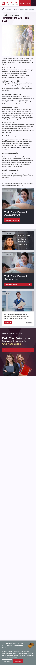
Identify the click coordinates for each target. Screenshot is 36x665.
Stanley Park (29, 98)
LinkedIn (4, 149)
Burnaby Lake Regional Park (10, 100)
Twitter (25, 147)
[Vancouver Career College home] (10, 3)
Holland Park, (6, 102)
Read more (29, 322)
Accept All (18, 661)
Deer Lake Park (23, 100)
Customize (7, 661)
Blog (15, 9)
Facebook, (13, 147)
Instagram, (20, 147)
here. (27, 119)
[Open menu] (33, 3)
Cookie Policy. (13, 657)
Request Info (25, 3)
